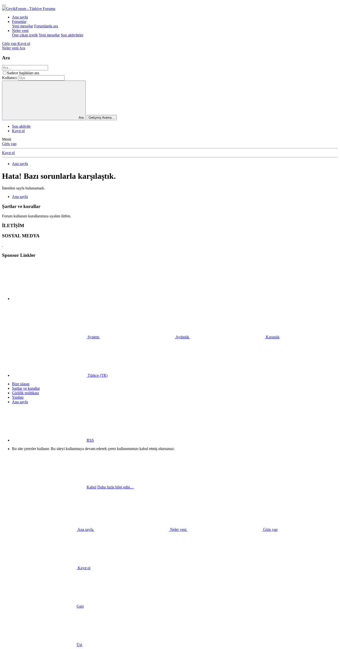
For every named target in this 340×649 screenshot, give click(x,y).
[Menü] (4, 5)
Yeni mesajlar (22, 26)
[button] (49, 298)
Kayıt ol (18, 131)
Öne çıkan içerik (25, 35)
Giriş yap (9, 144)
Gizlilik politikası (25, 393)
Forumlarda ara (46, 26)
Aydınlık (182, 337)
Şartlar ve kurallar (26, 388)
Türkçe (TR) (97, 375)
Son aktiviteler (72, 35)
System (93, 337)
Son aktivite (21, 126)
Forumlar (19, 21)
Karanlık (272, 337)
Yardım (17, 397)
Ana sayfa (20, 17)
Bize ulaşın (20, 384)
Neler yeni (20, 30)
